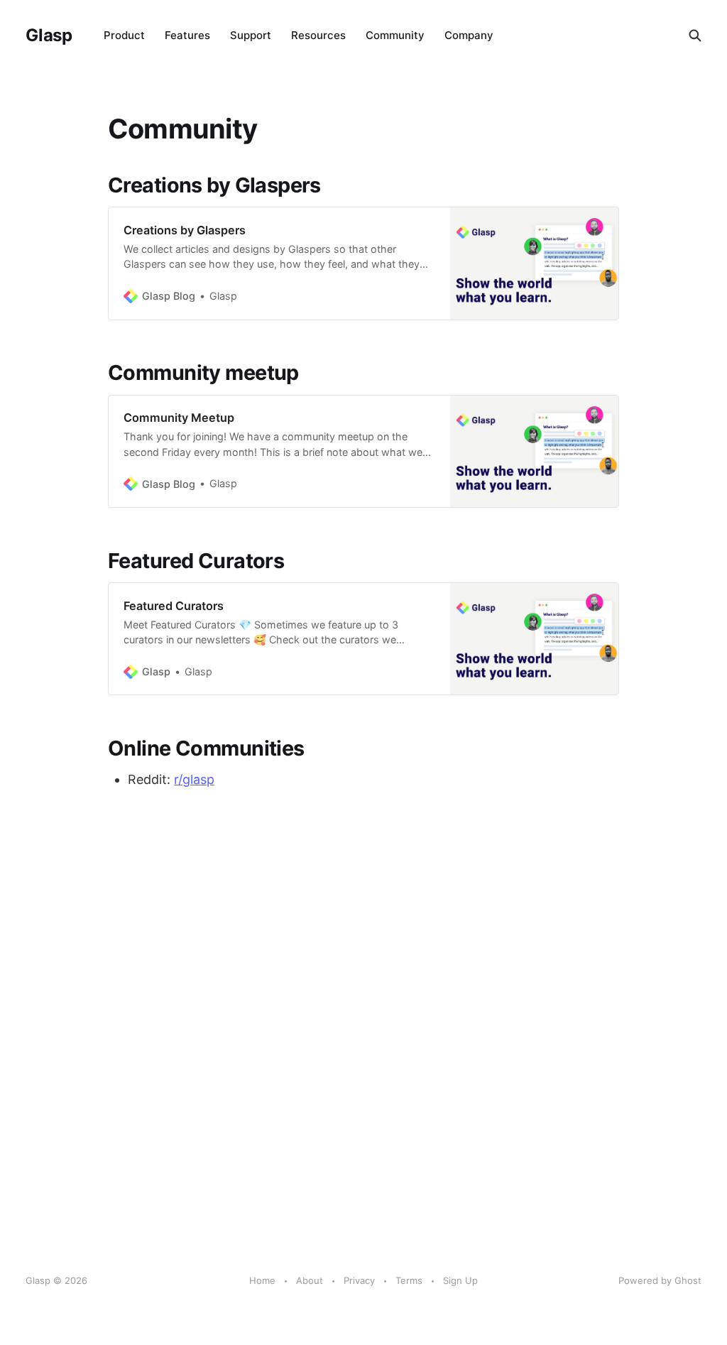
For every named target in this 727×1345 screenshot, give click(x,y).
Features (187, 35)
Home (262, 1280)
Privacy (359, 1280)
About (309, 1280)
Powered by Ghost (659, 1280)
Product (124, 35)
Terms (408, 1280)
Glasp (49, 35)
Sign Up (460, 1280)
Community (395, 35)
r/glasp (194, 779)
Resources (318, 35)
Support (250, 35)
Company (468, 35)
